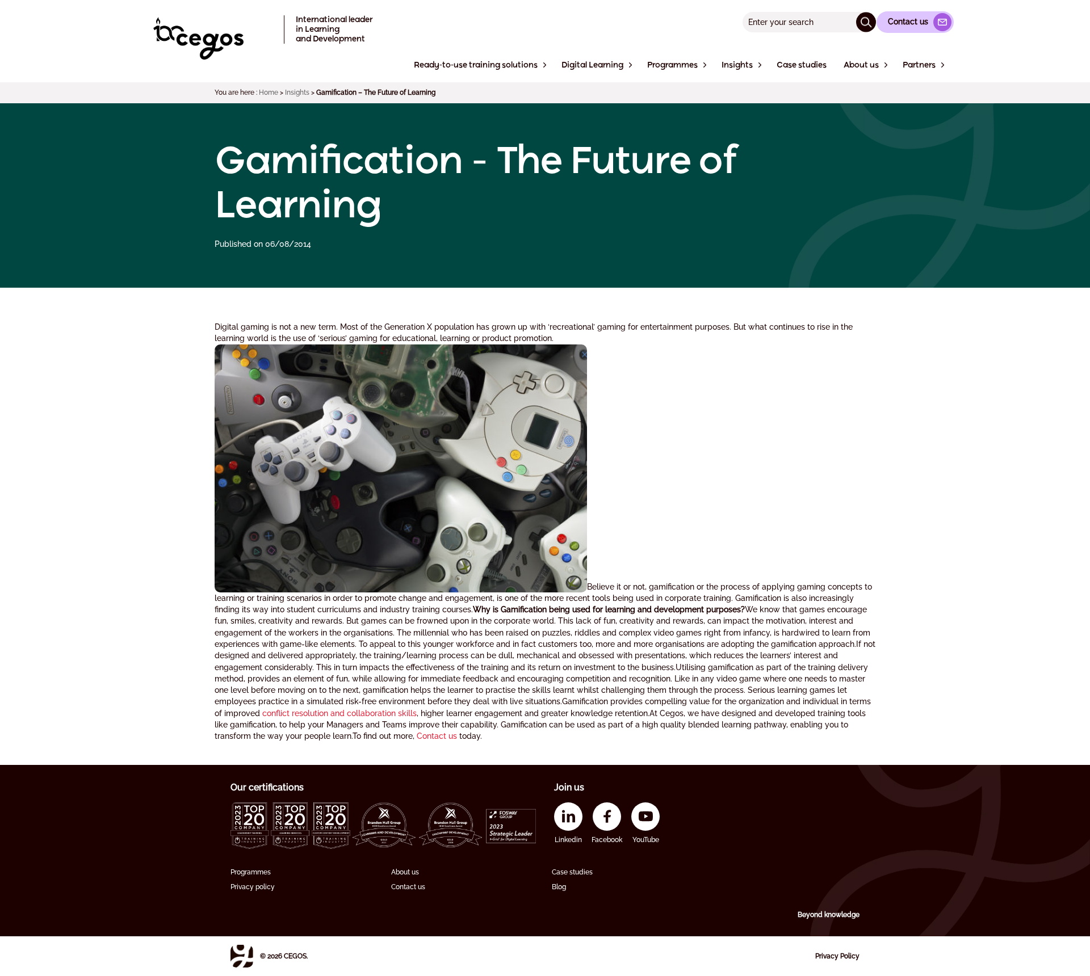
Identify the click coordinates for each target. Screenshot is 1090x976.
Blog (559, 887)
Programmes (250, 872)
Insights (297, 92)
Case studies (572, 872)
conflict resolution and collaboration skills (339, 713)
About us (405, 872)
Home (268, 92)
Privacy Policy (837, 956)
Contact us (437, 736)
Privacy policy (252, 887)
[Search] (866, 22)
